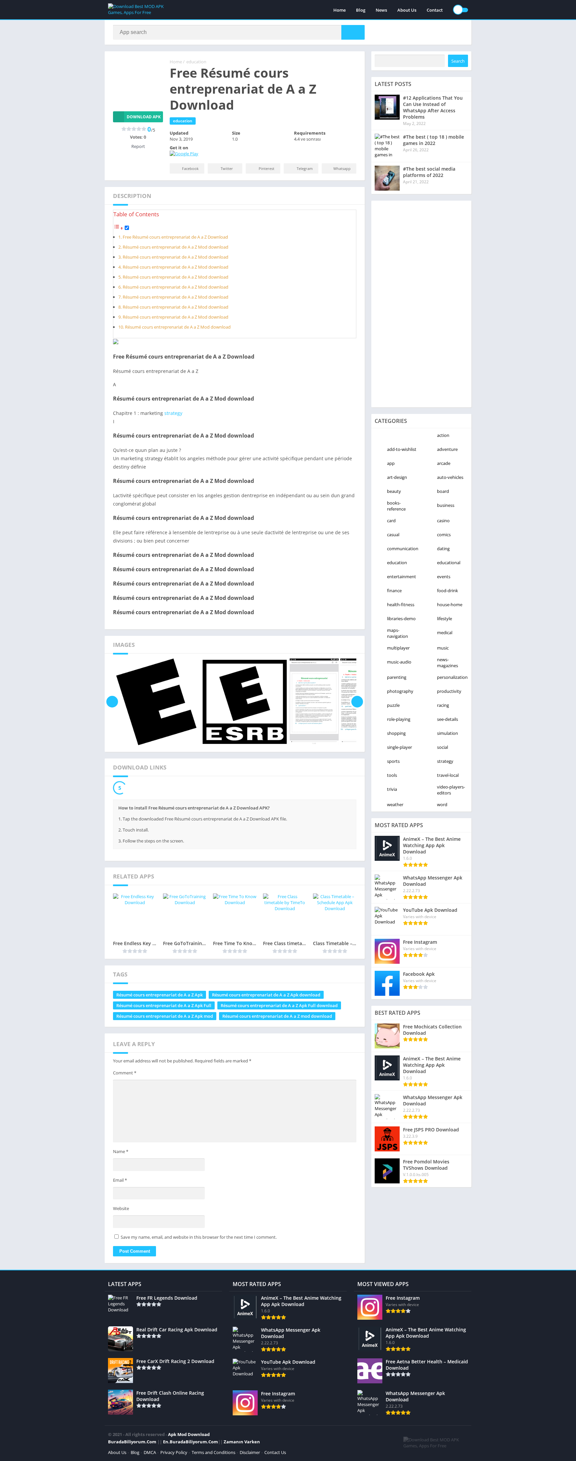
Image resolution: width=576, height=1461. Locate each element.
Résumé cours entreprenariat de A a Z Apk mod (164, 1016)
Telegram (305, 168)
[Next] (357, 702)
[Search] (353, 32)
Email (120, 1180)
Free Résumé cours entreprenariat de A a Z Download (175, 237)
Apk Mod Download (189, 1434)
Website (121, 1208)
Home (339, 10)
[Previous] (112, 702)
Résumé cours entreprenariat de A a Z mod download (277, 1016)
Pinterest (266, 168)
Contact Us (275, 1452)
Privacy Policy (173, 1452)
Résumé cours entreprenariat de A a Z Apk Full (163, 1005)
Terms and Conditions (213, 1452)
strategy (173, 413)
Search (458, 61)
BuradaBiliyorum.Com (132, 1442)
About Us (406, 10)
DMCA (150, 1452)
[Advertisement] (421, 304)
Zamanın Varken (242, 1442)
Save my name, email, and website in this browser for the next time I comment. (199, 1237)
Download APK (144, 117)
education (196, 62)
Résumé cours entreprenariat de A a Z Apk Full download (279, 1005)
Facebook (190, 168)
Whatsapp (342, 168)
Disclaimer (250, 1452)
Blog (360, 10)
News (381, 10)
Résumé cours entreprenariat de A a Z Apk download (266, 995)
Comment (124, 1073)
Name (120, 1151)
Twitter (227, 168)
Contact (435, 10)
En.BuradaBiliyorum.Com (190, 1442)
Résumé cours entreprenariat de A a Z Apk (159, 995)
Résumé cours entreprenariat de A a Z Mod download (175, 247)
